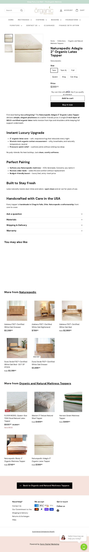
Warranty (11, 230)
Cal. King (73, 77)
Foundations (72, 20)
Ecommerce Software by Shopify (43, 532)
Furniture (15, 25)
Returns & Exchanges (20, 516)
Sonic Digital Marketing (49, 544)
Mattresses (24, 20)
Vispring (40, 20)
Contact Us (32, 25)
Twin (54, 70)
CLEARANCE (49, 25)
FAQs (14, 520)
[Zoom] (29, 48)
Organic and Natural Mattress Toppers (45, 383)
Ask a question (14, 214)
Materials (11, 219)
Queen (55, 77)
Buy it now (67, 104)
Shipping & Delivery (17, 225)
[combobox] (14, 10)
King (64, 77)
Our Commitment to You (22, 509)
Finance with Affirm (69, 25)
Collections (61, 41)
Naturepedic (56, 61)
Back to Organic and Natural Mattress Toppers (46, 485)
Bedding (55, 20)
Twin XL (64, 70)
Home (11, 20)
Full (72, 70)
